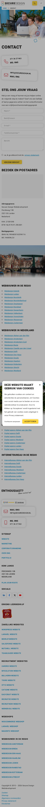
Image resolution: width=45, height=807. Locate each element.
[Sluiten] (40, 385)
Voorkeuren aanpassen (12, 421)
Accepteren (30, 421)
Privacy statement (16, 415)
